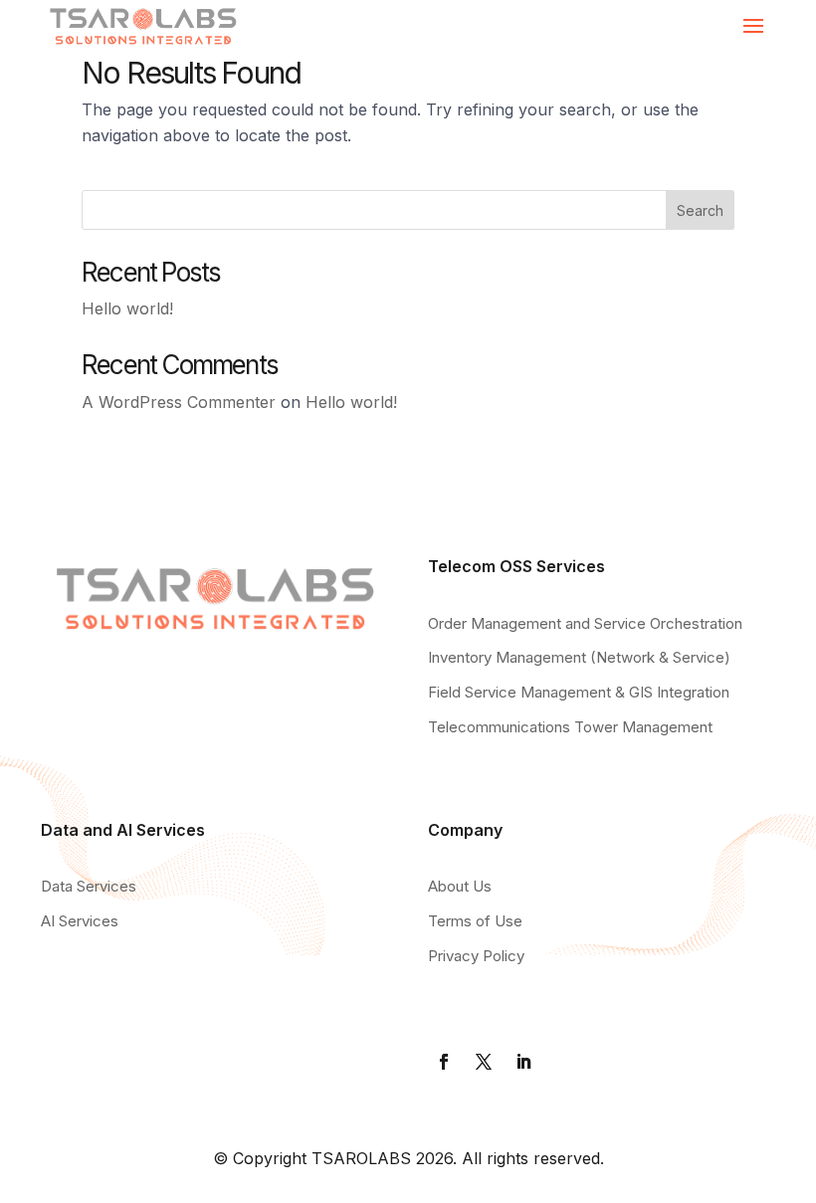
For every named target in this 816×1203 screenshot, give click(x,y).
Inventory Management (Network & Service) (579, 657)
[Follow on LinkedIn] (523, 1062)
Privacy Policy (476, 955)
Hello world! (127, 308)
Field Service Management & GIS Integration (578, 692)
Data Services (88, 886)
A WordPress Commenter (179, 402)
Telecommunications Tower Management (570, 726)
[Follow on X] (484, 1062)
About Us (460, 886)
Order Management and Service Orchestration (585, 623)
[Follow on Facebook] (444, 1062)
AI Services (79, 920)
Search (700, 210)
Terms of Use (475, 920)
